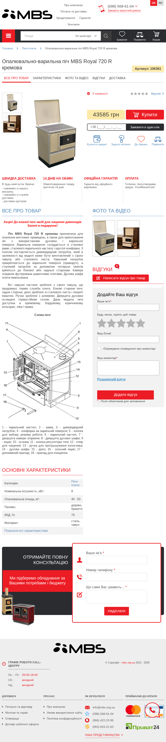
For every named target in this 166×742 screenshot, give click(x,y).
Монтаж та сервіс (16, 712)
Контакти (74, 24)
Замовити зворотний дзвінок (124, 10)
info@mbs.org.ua (104, 707)
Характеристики (47, 78)
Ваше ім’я (95, 553)
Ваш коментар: (107, 358)
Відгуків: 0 (157, 93)
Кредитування (65, 17)
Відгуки (99, 78)
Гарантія (85, 17)
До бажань (141, 144)
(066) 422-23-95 (103, 720)
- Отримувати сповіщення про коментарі (128, 348)
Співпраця (12, 718)
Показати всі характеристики (26, 530)
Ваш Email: (104, 333)
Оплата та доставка (74, 11)
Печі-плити (75, 483)
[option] (12, 103)
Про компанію (73, 5)
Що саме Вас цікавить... (106, 587)
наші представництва (102, 735)
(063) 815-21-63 (103, 726)
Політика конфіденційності (64, 718)
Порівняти (158, 144)
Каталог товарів (8, 35)
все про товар (16, 78)
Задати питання (120, 144)
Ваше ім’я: (104, 301)
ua (153, 2)
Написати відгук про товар (124, 278)
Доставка (117, 78)
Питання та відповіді (18, 706)
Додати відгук (125, 395)
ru (160, 2)
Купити (149, 114)
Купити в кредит (97, 144)
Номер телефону (100, 570)
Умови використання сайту (64, 712)
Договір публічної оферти (22, 724)
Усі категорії (83, 36)
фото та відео (76, 78)
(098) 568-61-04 (103, 713)
